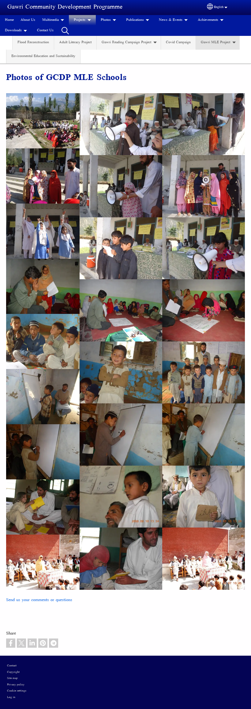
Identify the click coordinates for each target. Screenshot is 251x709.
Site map (12, 678)
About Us (28, 20)
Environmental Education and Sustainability (43, 56)
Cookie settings (16, 691)
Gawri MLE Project (215, 42)
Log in (11, 697)
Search (65, 30)
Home (9, 20)
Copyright (13, 672)
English (218, 7)
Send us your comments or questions (39, 600)
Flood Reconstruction (33, 42)
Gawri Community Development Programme (64, 7)
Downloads (13, 30)
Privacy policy (15, 684)
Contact (12, 665)
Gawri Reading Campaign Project (126, 42)
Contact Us (45, 30)
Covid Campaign (178, 42)
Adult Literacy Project (75, 42)
